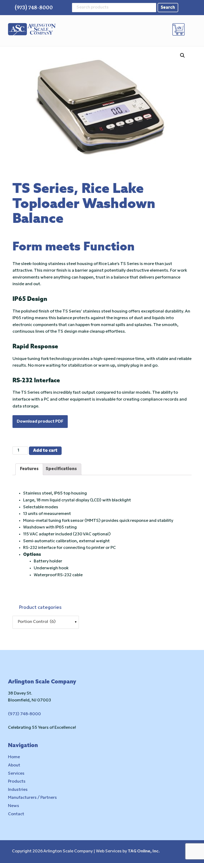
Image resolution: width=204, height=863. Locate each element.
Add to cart (45, 451)
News (13, 806)
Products (17, 781)
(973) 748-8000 (34, 7)
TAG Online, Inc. (144, 851)
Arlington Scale (32, 29)
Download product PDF (40, 421)
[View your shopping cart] (179, 29)
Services (16, 773)
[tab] (29, 469)
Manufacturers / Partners (32, 798)
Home (14, 757)
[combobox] (45, 622)
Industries (18, 790)
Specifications (61, 469)
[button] (192, 30)
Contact (16, 814)
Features (29, 469)
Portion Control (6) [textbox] (35, 622)
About (14, 765)
